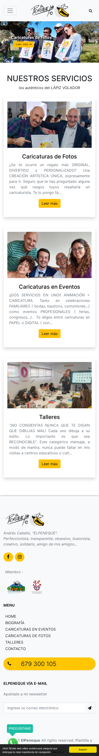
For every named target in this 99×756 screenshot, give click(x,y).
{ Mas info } (57, 752)
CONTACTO (15, 648)
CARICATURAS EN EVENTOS (30, 629)
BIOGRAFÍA (14, 622)
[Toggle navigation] (10, 10)
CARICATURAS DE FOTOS (28, 635)
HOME (10, 616)
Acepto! (83, 749)
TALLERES (14, 642)
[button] (90, 10)
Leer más (50, 203)
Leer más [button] (22, 44)
